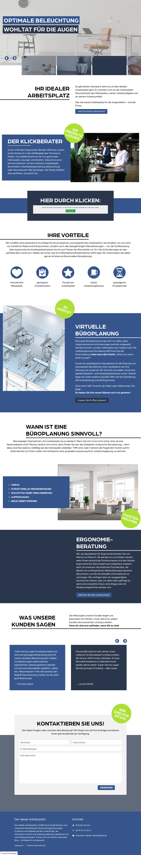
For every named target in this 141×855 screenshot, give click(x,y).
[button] (91, 111)
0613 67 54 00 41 (83, 830)
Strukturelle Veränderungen (31, 488)
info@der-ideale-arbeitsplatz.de (91, 835)
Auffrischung (20, 496)
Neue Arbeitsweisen (24, 500)
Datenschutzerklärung (36, 845)
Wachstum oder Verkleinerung (31, 492)
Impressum (18, 845)
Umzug (15, 484)
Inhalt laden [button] (70, 211)
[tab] (36, 484)
